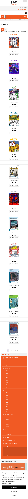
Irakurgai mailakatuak (11, 443)
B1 (6, 365)
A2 (6, 360)
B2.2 (7, 409)
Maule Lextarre (14, 259)
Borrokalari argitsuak (14, 337)
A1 (6, 363)
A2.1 (7, 375)
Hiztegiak (7, 437)
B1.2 (7, 382)
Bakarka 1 (8, 417)
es (25, 0)
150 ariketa (8, 432)
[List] (5, 29)
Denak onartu (14, 487)
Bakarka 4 (8, 424)
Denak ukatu (14, 495)
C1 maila (7, 429)
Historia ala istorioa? (14, 180)
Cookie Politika (7, 483)
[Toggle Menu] (5, 16)
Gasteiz (14, 154)
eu (23, 0)
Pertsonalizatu (14, 491)
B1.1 (7, 380)
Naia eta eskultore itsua (14, 285)
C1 (6, 387)
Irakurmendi (8, 458)
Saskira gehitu (14, 54)
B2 (6, 385)
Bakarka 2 (8, 419)
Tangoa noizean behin (14, 311)
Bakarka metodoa (9, 414)
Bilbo (14, 76)
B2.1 (7, 407)
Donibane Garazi (14, 102)
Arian (7, 446)
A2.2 (7, 378)
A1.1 (7, 371)
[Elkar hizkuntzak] (14, 2)
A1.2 (7, 373)
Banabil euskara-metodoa (12, 358)
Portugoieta (8, 434)
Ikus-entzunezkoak (10, 440)
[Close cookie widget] (26, 472)
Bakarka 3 (8, 421)
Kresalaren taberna (14, 233)
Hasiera (6, 19)
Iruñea (14, 206)
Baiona (14, 49)
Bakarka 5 (8, 426)
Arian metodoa (9, 390)
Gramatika (7, 368)
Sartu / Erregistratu (22, 9)
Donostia (14, 128)
